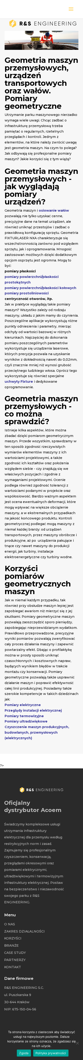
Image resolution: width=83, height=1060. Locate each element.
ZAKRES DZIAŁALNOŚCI (24, 931)
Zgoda (23, 1053)
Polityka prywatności (51, 1053)
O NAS (9, 924)
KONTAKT (12, 967)
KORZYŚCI (12, 938)
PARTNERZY (15, 960)
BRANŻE (11, 945)
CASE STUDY (15, 953)
